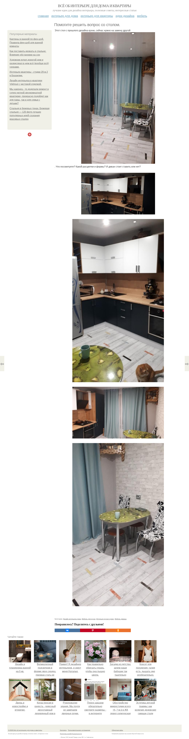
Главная (43, 15)
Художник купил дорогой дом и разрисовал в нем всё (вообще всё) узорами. (29, 63)
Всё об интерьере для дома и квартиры (94, 5)
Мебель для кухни (88, 619)
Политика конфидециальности (71, 734)
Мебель (142, 15)
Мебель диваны (121, 619)
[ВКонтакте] (67, 630)
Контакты (63, 730)
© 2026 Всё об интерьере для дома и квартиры (25, 730)
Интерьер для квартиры (97, 15)
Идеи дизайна (125, 15)
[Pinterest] (92, 630)
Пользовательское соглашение (79, 730)
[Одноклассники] (118, 630)
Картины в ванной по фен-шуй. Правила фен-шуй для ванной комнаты (27, 42)
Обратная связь (117, 730)
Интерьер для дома (64, 15)
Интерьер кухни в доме (105, 619)
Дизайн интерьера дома (72, 619)
